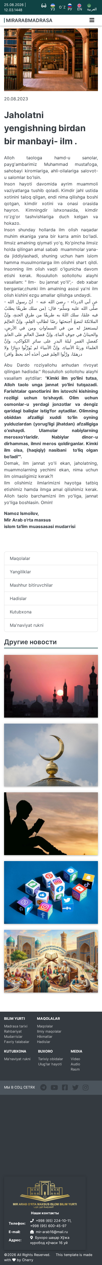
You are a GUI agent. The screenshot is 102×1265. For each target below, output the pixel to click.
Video (75, 1059)
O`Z (62, 7)
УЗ (53, 9)
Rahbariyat (13, 1031)
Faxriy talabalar (16, 1042)
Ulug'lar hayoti (50, 1064)
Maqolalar (20, 558)
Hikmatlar (44, 1037)
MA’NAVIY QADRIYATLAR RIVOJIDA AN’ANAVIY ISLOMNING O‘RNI (42, 989)
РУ (70, 9)
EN (79, 9)
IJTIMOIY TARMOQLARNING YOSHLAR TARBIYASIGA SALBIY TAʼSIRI (46, 921)
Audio (75, 1064)
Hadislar (18, 598)
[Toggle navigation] (92, 20)
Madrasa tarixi (15, 1026)
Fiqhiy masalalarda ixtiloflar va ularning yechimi (46, 714)
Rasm (75, 1069)
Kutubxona (21, 611)
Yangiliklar (20, 571)
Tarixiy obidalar (50, 1059)
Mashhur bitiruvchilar (31, 585)
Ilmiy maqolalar (49, 1031)
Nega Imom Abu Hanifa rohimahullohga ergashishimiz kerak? (46, 783)
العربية (92, 9)
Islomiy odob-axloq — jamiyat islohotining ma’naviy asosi (49, 852)
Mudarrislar (13, 1037)
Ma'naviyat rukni (27, 625)
